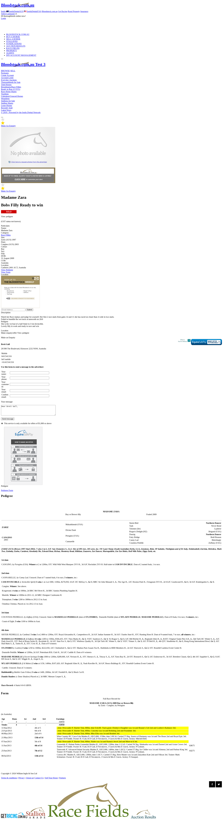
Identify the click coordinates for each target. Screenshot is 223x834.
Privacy (21, 778)
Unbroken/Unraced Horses (12, 96)
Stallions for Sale (8, 101)
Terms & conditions (9, 778)
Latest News (6, 110)
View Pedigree (7, 270)
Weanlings (5, 98)
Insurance (84, 11)
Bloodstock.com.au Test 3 (23, 64)
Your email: (3, 390)
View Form (5, 272)
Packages (5, 73)
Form (11, 490)
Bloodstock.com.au (17, 5)
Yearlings (5, 94)
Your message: (7, 402)
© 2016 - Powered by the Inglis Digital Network (21, 112)
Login (3, 18)
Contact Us (38, 778)
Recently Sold (7, 108)
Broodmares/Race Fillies (11, 87)
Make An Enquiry (8, 126)
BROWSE (5, 71)
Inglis (3, 11)
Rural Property (74, 11)
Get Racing (62, 11)
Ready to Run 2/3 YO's (10, 89)
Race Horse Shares (9, 91)
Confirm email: (4, 396)
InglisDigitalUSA (34, 11)
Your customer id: (5, 384)
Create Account (7, 75)
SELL (12, 71)
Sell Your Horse (51, 778)
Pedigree (5, 490)
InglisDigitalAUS (16, 11)
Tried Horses (6, 85)
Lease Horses (6, 105)
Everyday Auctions (9, 80)
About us (29, 778)
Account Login (7, 78)
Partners (62, 778)
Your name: (3, 373)
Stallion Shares (7, 103)
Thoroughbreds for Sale (10, 82)
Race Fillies (6, 235)
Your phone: (4, 378)
